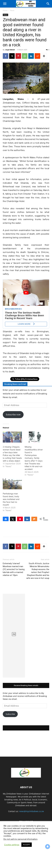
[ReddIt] (37, 56)
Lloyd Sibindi (10, 50)
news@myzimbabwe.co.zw (31, 811)
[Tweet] (13, 519)
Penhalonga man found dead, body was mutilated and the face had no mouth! (11, 499)
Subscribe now (13, 414)
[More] (44, 56)
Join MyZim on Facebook (26, 728)
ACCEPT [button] (26, 844)
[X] (12, 56)
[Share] (5, 519)
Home (5, 10)
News (12, 10)
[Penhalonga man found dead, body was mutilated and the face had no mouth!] (12, 483)
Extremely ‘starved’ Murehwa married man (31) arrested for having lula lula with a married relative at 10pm (14, 569)
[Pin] (20, 519)
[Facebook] (5, 56)
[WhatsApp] (24, 56)
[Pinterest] (18, 56)
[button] (4, 4)
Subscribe (10, 714)
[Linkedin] (31, 56)
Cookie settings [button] (11, 844)
